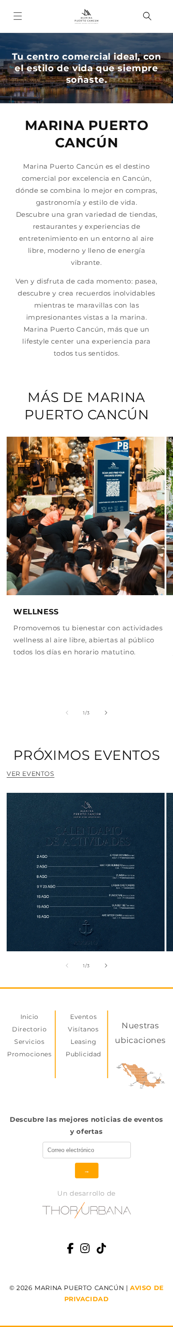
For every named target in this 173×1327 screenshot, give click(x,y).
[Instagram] (85, 1249)
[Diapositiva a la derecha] (106, 712)
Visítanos (83, 1029)
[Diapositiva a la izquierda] (67, 712)
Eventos (83, 1017)
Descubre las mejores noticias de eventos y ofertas (86, 1125)
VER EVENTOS (31, 774)
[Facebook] (70, 1249)
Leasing (83, 1042)
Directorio (29, 1029)
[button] (18, 16)
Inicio (29, 1017)
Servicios (29, 1042)
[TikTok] (101, 1249)
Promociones (29, 1054)
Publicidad (83, 1054)
